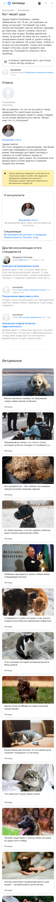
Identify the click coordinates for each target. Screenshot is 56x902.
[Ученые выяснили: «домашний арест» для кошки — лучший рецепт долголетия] (28, 872)
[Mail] (9, 3)
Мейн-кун (22, 260)
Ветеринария (23, 10)
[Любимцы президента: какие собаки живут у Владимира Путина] (28, 564)
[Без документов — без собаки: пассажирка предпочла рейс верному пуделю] (28, 477)
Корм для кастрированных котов (20, 266)
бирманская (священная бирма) (39, 72)
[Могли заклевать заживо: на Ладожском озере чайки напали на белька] (28, 389)
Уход (35, 237)
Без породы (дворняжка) (30, 317)
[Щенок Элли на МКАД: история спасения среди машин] (28, 696)
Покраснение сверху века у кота (20, 296)
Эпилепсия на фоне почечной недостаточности (18, 325)
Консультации (8, 10)
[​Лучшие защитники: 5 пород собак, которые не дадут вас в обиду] (28, 828)
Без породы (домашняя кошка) (32, 290)
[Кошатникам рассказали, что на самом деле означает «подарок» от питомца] (28, 740)
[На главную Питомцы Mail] (18, 3)
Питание (27, 237)
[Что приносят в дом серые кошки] (28, 784)
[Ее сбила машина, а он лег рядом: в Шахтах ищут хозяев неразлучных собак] (28, 521)
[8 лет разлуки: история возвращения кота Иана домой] (28, 652)
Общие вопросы (12, 237)
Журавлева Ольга (11, 139)
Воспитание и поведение (32, 234)
